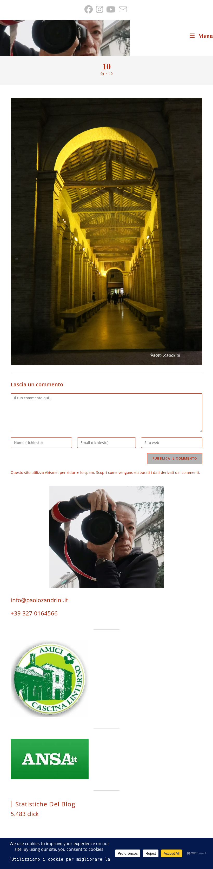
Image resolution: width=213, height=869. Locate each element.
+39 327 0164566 (34, 613)
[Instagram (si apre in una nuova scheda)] (99, 9)
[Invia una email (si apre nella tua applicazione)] (123, 9)
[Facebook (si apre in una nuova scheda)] (89, 9)
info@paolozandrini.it (39, 600)
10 (110, 73)
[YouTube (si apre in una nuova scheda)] (111, 9)
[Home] (102, 73)
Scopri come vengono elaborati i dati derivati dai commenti (147, 472)
